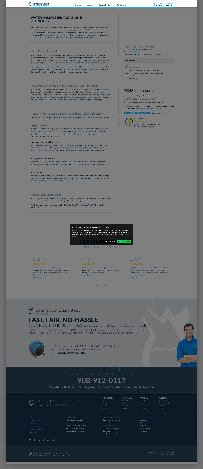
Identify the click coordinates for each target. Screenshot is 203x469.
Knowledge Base (105, 5)
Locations (90, 5)
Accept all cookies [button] (124, 241)
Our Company (122, 5)
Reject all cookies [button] (109, 241)
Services (78, 5)
